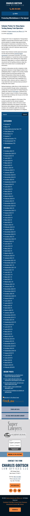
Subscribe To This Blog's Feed (11, 397)
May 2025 (7, 163)
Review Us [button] (15, 510)
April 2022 (7, 251)
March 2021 (8, 281)
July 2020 (7, 300)
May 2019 (7, 331)
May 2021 (7, 277)
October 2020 (8, 293)
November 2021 (9, 262)
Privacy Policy (18, 502)
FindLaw (22, 504)
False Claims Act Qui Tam (12, 129)
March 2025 (8, 167)
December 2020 (9, 289)
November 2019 (9, 317)
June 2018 (8, 357)
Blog (6, 126)
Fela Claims (9, 33)
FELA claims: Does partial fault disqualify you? (13, 387)
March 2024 (8, 196)
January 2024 (8, 201)
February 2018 (9, 367)
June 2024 (8, 189)
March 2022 (8, 253)
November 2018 (9, 346)
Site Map (11, 502)
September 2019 (9, 322)
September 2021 (9, 267)
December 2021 (9, 260)
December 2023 (9, 203)
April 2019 (7, 334)
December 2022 (9, 232)
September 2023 (9, 210)
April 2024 (7, 194)
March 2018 (8, 365)
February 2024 (9, 198)
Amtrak (7, 124)
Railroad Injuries (9, 138)
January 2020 (8, 312)
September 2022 (9, 239)
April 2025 (7, 165)
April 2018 (7, 362)
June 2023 (8, 217)
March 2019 (8, 336)
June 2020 (8, 303)
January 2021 (8, 286)
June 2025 (8, 160)
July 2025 (7, 158)
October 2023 (8, 208)
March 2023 (8, 224)
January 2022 (8, 258)
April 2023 (7, 222)
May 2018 (7, 360)
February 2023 (9, 227)
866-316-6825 (16, 9)
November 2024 (9, 177)
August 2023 (8, 213)
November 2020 (9, 291)
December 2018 (9, 343)
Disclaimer (5, 502)
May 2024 (7, 191)
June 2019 (8, 329)
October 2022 (8, 236)
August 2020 (8, 298)
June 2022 (8, 246)
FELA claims (15, 91)
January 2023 (8, 229)
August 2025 (8, 155)
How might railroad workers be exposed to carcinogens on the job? (15, 379)
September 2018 (9, 350)
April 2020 (7, 308)
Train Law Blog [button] (15, 409)
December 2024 (9, 174)
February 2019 (9, 338)
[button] (15, 14)
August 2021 (8, 270)
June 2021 (8, 274)
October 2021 (8, 265)
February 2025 (9, 170)
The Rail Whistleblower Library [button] (15, 416)
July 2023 (7, 215)
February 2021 (9, 284)
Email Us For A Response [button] (16, 454)
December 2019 (9, 315)
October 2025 (8, 151)
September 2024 (9, 182)
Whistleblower (9, 143)
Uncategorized (9, 141)
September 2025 (9, 153)
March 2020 (8, 310)
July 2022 (7, 243)
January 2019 (8, 341)
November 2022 (9, 234)
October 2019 (8, 319)
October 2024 (8, 179)
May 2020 (7, 305)
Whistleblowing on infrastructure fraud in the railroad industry (14, 375)
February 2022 (9, 255)
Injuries (7, 136)
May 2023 (7, 220)
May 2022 (7, 248)
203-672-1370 (16, 479)
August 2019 (8, 324)
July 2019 (7, 327)
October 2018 (8, 348)
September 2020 (9, 296)
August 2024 (8, 184)
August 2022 (8, 241)
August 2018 (8, 353)
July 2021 (7, 272)
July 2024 (7, 186)
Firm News (8, 133)
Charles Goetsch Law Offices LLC (16, 31)
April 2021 (7, 279)
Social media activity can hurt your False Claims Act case (14, 383)
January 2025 (8, 172)
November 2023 (9, 205)
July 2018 (7, 355)
